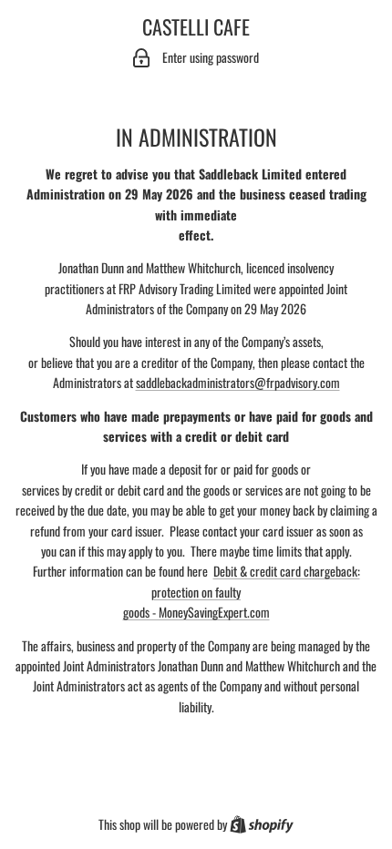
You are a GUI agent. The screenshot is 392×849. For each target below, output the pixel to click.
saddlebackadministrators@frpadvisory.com (238, 382)
